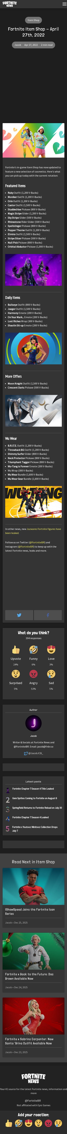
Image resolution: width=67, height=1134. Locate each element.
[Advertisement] (33, 88)
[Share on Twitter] (19, 615)
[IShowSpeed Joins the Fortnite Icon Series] (33, 886)
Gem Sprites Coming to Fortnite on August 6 (34, 798)
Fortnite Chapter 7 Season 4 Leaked (30, 817)
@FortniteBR (37, 542)
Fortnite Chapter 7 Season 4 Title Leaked (33, 788)
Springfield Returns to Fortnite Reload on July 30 (37, 807)
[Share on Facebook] (48, 615)
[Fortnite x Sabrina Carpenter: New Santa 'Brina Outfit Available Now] (33, 1016)
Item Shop (33, 20)
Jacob (17, 44)
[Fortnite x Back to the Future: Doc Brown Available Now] (33, 951)
